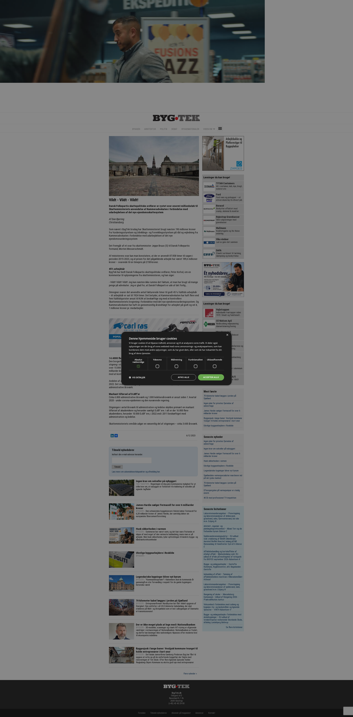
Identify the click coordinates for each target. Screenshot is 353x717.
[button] (137, 377)
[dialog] (176, 358)
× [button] (227, 335)
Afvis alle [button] (183, 377)
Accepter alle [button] (211, 377)
